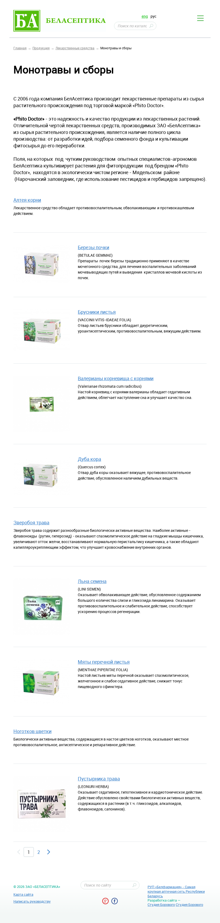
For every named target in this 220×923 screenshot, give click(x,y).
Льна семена (92, 581)
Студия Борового (161, 904)
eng (145, 16)
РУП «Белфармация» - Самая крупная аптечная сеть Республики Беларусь (176, 891)
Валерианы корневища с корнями (115, 378)
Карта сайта (23, 894)
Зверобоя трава (31, 522)
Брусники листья (97, 312)
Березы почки (93, 247)
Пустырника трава (99, 778)
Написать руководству (32, 901)
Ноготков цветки (32, 731)
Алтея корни (27, 200)
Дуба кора (89, 459)
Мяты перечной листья (104, 662)
